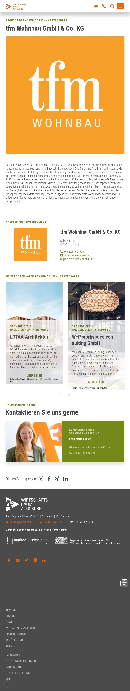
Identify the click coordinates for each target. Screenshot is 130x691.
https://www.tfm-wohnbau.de (77, 259)
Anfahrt (11, 646)
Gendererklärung (18, 673)
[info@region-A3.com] (96, 6)
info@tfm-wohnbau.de (76, 255)
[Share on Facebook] (49, 478)
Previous (60, 394)
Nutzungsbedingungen (21, 661)
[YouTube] (18, 560)
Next (69, 394)
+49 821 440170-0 (74, 251)
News (9, 621)
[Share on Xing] (57, 478)
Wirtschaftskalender (20, 627)
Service (11, 609)
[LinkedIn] (44, 560)
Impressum (13, 654)
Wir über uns (14, 640)
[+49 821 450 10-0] (104, 6)
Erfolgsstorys (16, 634)
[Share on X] (41, 478)
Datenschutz (14, 667)
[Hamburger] (120, 6)
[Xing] (26, 560)
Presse (10, 615)
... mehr (52, 367)
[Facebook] (9, 560)
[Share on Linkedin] (65, 478)
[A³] (16, 6)
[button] (7, 684)
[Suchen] (112, 6)
